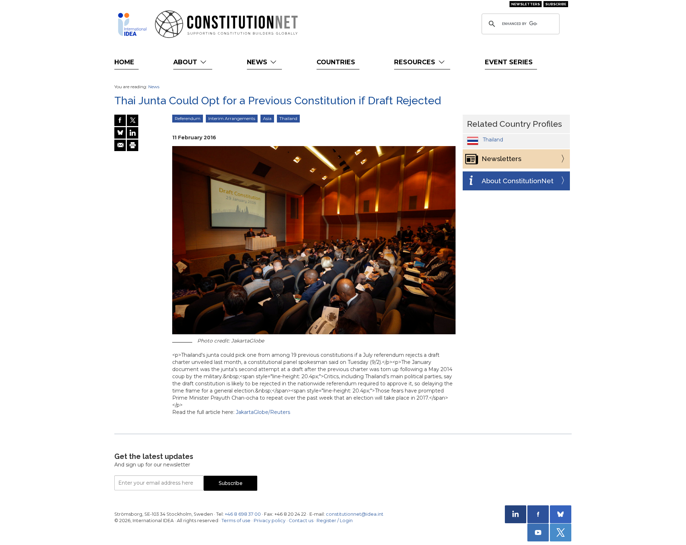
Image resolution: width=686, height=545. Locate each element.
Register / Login (335, 520)
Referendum (187, 118)
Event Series (509, 62)
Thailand (288, 118)
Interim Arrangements (231, 118)
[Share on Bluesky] (120, 133)
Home (124, 62)
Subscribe (555, 4)
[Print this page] (132, 145)
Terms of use (236, 520)
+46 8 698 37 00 (243, 514)
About (186, 62)
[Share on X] (132, 120)
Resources (415, 62)
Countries (336, 62)
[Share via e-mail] (120, 145)
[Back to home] (132, 24)
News (258, 62)
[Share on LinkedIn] (132, 133)
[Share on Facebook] (120, 120)
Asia (267, 118)
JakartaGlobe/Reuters (263, 412)
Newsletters (525, 4)
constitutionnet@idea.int (354, 514)
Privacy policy (269, 520)
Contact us (301, 520)
